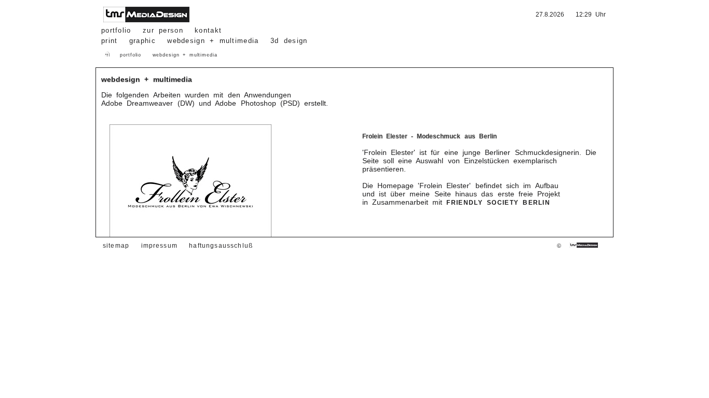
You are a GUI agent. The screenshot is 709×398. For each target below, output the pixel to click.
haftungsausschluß (221, 245)
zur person (163, 30)
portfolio (116, 30)
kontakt (208, 30)
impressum (159, 245)
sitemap (116, 245)
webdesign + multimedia (185, 55)
